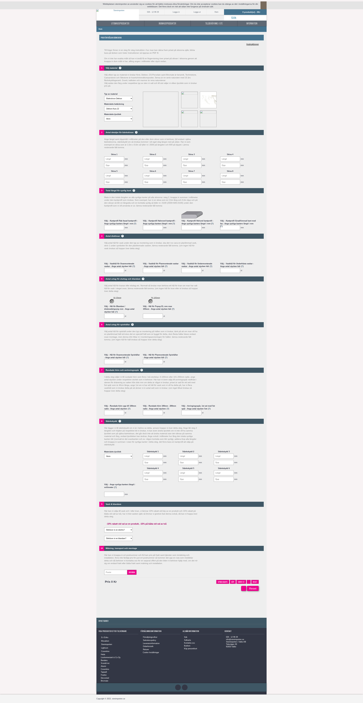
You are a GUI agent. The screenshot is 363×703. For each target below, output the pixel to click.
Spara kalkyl (223, 581)
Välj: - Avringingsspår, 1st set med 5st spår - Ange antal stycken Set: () (198, 407)
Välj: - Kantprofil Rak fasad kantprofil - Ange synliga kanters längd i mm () (121, 222)
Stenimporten (106, 644)
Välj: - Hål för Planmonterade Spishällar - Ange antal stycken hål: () (160, 356)
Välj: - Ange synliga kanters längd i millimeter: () (119, 485)
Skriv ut (241, 581)
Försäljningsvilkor (150, 637)
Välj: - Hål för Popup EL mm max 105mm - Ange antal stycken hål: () (158, 307)
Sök (185, 637)
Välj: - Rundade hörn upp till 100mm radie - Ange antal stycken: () (120, 407)
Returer (146, 649)
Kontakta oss (189, 643)
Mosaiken (105, 641)
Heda (103, 654)
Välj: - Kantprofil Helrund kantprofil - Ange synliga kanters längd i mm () (197, 222)
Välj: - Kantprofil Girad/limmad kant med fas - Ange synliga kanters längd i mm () (238, 222)
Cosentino (105, 651)
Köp (232, 581)
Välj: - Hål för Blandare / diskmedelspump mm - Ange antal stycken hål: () (119, 309)
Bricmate (104, 681)
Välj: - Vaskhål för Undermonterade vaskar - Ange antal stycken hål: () (197, 265)
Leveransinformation (151, 643)
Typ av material (111, 94)
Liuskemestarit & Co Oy (111, 657)
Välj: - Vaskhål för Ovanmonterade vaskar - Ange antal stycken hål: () (119, 265)
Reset (255, 581)
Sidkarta (187, 640)
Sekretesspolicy (149, 640)
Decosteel (105, 678)
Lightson (104, 648)
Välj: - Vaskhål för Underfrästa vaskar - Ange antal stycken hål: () (237, 265)
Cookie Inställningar (151, 652)
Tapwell (104, 672)
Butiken (187, 646)
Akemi (103, 666)
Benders (104, 660)
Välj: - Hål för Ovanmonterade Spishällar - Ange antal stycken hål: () (122, 356)
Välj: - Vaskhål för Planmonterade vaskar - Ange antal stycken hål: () (161, 265)
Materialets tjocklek (112, 114)
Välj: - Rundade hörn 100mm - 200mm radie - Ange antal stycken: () (159, 407)
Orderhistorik (148, 646)
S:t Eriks (104, 637)
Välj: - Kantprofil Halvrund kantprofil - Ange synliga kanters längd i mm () (159, 222)
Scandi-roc (105, 663)
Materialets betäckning (114, 104)
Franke (103, 675)
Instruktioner (252, 44)
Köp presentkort (190, 649)
